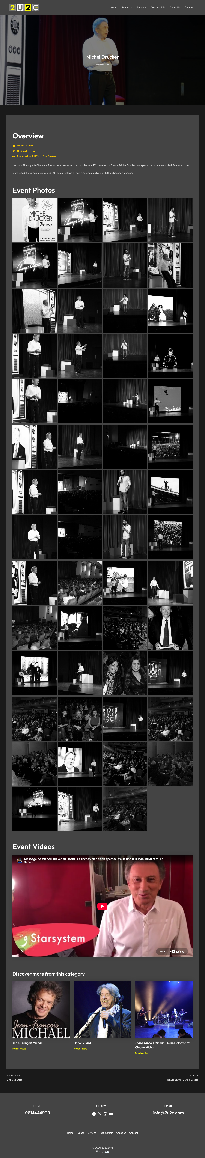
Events (125, 7)
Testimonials (158, 7)
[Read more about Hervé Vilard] (102, 1009)
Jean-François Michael (27, 1043)
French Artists (19, 1048)
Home (114, 7)
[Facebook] (94, 1114)
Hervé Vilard (82, 1043)
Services (141, 7)
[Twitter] (99, 1114)
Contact (189, 7)
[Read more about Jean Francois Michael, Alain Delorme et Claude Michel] (164, 1009)
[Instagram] (105, 1114)
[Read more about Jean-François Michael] (41, 1009)
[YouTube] (111, 1114)
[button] (130, 7)
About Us (175, 7)
